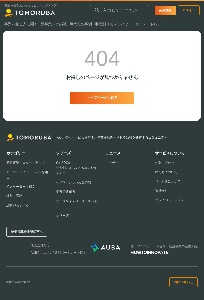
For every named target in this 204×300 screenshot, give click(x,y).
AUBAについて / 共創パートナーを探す (58, 252)
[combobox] (119, 10)
